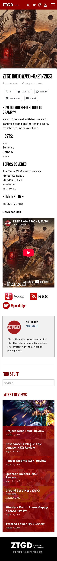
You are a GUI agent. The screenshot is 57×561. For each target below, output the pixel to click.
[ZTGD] (10, 6)
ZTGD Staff (12, 83)
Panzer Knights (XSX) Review (26, 461)
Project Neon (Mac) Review (25, 431)
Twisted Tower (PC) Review (25, 524)
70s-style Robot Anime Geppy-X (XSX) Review (27, 509)
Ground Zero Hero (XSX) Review (23, 492)
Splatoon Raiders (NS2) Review (22, 475)
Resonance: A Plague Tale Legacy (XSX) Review (24, 445)
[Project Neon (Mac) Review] (28, 416)
